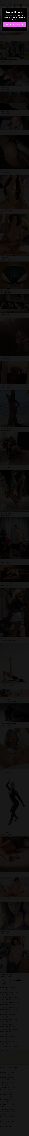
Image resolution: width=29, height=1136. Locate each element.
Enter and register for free (14, 24)
